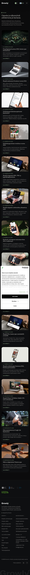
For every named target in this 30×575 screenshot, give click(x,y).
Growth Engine (5, 542)
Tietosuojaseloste (6, 550)
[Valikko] (26, 3)
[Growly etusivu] (5, 3)
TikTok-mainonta (20, 526)
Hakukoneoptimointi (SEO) (22, 518)
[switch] (16, 3)
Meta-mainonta (19, 523)
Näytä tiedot (22, 291)
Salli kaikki (15, 296)
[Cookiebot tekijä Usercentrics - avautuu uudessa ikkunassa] (22, 268)
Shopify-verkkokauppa (7, 518)
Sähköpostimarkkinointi (21, 531)
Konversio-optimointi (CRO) (22, 528)
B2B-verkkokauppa (6, 526)
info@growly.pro (20, 547)
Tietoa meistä (5, 537)
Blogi (3, 545)
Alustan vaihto (5, 521)
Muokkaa (14, 301)
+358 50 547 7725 (20, 545)
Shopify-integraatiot (6, 523)
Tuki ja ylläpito (5, 531)
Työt (3, 540)
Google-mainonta (20, 521)
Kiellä (15, 306)
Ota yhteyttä (5, 547)
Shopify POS (4, 528)
